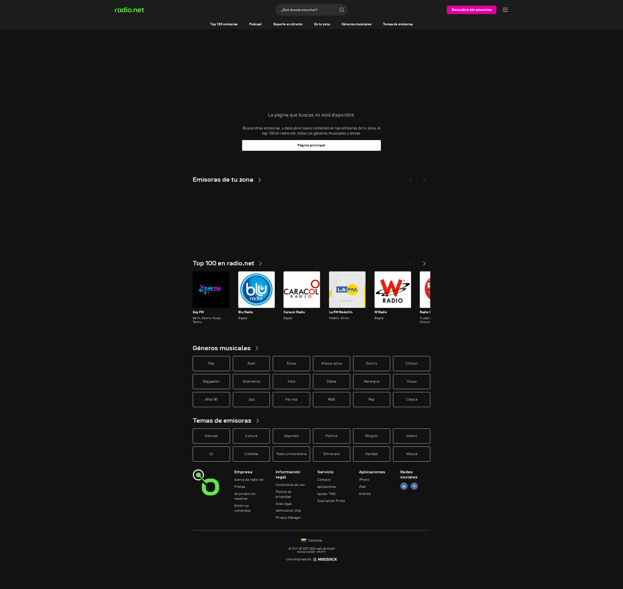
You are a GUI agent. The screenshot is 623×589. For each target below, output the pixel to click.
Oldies (331, 381)
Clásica (411, 399)
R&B (331, 399)
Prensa (239, 487)
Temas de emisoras (398, 24)
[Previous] (410, 178)
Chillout (411, 363)
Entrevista (332, 454)
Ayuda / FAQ (326, 494)
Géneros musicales (356, 24)
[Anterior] (410, 262)
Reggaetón (211, 381)
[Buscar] (342, 10)
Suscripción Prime (331, 501)
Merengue (372, 381)
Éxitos (291, 363)
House (412, 381)
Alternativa (251, 381)
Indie (291, 381)
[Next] (424, 178)
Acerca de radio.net (249, 480)
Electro (371, 363)
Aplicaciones (326, 487)
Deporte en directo (287, 24)
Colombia (314, 540)
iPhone (364, 480)
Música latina (331, 363)
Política (331, 436)
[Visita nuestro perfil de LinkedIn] (404, 486)
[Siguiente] (424, 262)
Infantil (411, 436)
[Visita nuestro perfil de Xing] (414, 486)
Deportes (291, 436)
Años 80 (211, 399)
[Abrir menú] (505, 10)
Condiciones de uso (290, 485)
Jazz (251, 399)
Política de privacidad (283, 494)
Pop (211, 363)
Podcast (255, 24)
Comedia (251, 454)
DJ (211, 454)
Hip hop (291, 399)
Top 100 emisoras (224, 24)
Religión (371, 436)
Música (411, 454)
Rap (371, 399)
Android (365, 494)
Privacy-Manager (288, 517)
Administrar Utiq (288, 510)
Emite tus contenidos (242, 508)
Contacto (324, 480)
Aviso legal (284, 504)
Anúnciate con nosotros (245, 496)
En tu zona (322, 24)
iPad (362, 487)
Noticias (211, 436)
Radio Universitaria (291, 454)
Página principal (311, 145)
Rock (251, 363)
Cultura (251, 436)
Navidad (371, 454)
